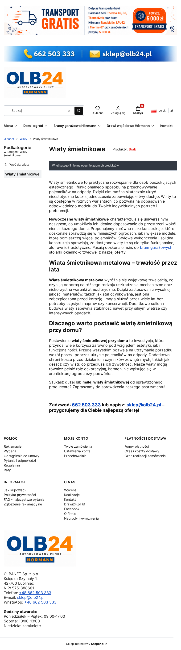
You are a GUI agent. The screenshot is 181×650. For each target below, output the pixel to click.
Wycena (10, 451)
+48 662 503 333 (35, 592)
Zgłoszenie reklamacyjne (23, 504)
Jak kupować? (15, 490)
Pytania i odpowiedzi (20, 460)
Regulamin (12, 465)
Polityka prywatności (20, 495)
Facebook (71, 509)
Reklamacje (12, 446)
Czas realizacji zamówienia (145, 456)
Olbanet (9, 139)
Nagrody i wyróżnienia (81, 518)
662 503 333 (86, 405)
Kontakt (70, 499)
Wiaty (23, 139)
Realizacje (72, 495)
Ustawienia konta (77, 451)
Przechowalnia (75, 456)
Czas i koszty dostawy (141, 451)
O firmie (70, 514)
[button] (78, 111)
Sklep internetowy (85, 644)
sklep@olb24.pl (144, 405)
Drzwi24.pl (73, 504)
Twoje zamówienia (78, 446)
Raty (7, 470)
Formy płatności (136, 446)
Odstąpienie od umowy (21, 456)
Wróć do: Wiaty (19, 164)
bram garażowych (156, 247)
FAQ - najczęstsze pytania (24, 499)
